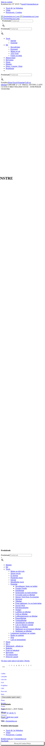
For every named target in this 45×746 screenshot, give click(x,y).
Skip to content (6, 2)
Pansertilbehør (20, 618)
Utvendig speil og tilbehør (25, 595)
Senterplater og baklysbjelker (26, 593)
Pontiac (3, 706)
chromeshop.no (11, 721)
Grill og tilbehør (21, 614)
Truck (8, 569)
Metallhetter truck (17, 582)
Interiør (13, 580)
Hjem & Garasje (12, 657)
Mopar (3, 700)
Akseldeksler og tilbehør (24, 623)
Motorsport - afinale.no (14, 646)
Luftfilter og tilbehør (23, 612)
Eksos (8, 642)
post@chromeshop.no (30, 4)
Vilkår (8, 733)
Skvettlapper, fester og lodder (26, 586)
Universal (3, 715)
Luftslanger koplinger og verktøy (23, 633)
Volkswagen (4, 718)
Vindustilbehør (21, 620)
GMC (2, 688)
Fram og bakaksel (12, 650)
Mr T (8, 644)
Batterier (9, 648)
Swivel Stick (20, 605)
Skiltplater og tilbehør (23, 631)
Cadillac (3, 673)
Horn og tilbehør (21, 627)
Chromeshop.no (20, 739)
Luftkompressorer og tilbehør (26, 616)
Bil (7, 567)
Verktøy (18, 610)
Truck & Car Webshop (14, 730)
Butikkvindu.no (7, 739)
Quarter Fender (21, 588)
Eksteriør (14, 584)
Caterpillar (4, 676)
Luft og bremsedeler (18, 640)
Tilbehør (18, 601)
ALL (3, 667)
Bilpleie (9, 565)
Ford (2, 682)
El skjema (14, 576)
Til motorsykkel (12, 655)
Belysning (9, 652)
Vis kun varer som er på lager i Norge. (15, 661)
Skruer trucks (16, 573)
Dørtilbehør (19, 590)
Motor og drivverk (17, 571)
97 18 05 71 (11, 713)
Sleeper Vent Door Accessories (27, 597)
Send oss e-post (12, 717)
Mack (2, 694)
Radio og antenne (17, 635)
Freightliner (4, 685)
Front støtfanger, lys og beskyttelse (28, 603)
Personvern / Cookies (14, 735)
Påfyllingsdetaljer (21, 608)
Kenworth (4, 691)
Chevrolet (3, 679)
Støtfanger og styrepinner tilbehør (28, 629)
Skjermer (18, 599)
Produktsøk (6, 21)
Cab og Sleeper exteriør (24, 625)
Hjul (12, 637)
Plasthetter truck (17, 578)
